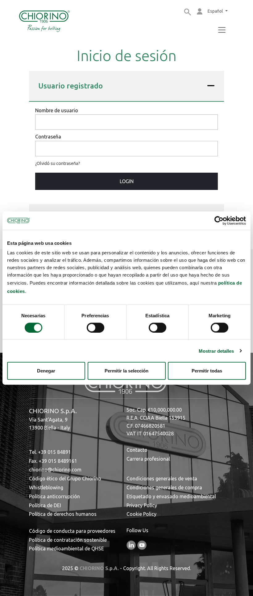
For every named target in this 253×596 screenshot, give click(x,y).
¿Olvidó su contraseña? (57, 163)
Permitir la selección (126, 370)
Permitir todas (207, 370)
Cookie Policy (141, 514)
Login (127, 181)
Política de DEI (45, 505)
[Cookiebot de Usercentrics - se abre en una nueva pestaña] (219, 220)
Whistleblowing (46, 487)
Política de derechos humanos (63, 514)
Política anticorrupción (54, 496)
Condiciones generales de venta (161, 478)
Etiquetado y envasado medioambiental (171, 496)
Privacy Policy (141, 505)
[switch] (95, 327)
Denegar (46, 370)
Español (216, 11)
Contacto (136, 450)
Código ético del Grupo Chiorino (65, 478)
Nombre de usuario (56, 110)
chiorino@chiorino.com (55, 469)
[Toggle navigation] (222, 30)
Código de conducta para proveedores (72, 531)
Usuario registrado (70, 86)
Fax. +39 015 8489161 (53, 461)
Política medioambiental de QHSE (66, 548)
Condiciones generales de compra (164, 487)
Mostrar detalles (216, 350)
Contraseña (48, 136)
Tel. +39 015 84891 (50, 452)
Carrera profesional (148, 459)
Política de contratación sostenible (68, 540)
